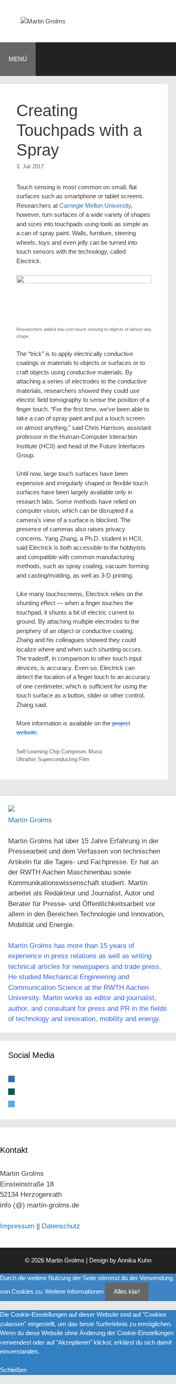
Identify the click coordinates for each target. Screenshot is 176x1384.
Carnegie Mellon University (95, 205)
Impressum (17, 1226)
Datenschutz (61, 1226)
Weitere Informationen (74, 1291)
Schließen (13, 1369)
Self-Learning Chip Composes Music (59, 751)
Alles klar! (127, 1291)
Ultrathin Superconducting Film (52, 759)
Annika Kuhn (134, 1260)
